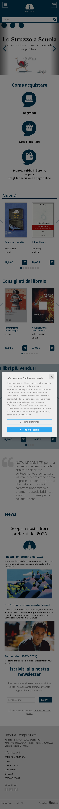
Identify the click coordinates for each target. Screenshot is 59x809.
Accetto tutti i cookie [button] (29, 430)
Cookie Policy (24, 414)
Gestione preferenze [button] (29, 422)
